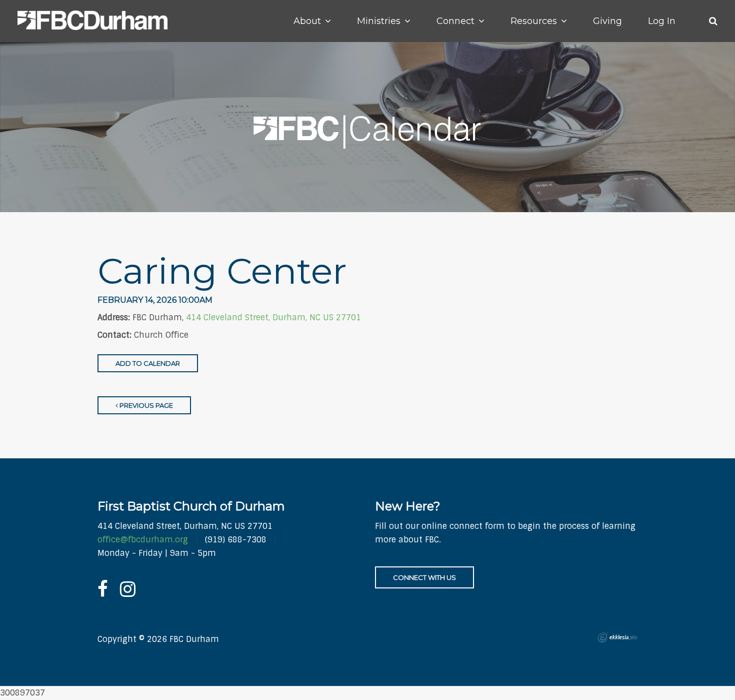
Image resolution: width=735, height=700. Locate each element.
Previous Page (145, 405)
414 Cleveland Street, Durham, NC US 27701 (273, 317)
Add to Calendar (148, 363)
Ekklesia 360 (618, 637)
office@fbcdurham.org (143, 539)
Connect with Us (424, 577)
